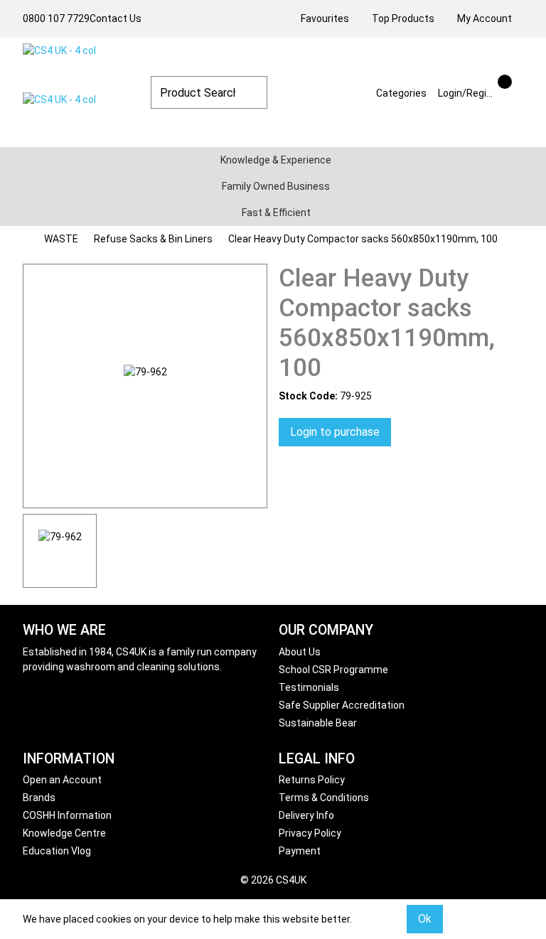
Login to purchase (335, 432)
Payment (300, 851)
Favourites (325, 18)
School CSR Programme (333, 669)
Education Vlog (57, 851)
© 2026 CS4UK (273, 880)
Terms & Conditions (324, 797)
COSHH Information (67, 815)
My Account (484, 18)
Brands (39, 797)
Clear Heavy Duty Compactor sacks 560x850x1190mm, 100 (363, 239)
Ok (425, 918)
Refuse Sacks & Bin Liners (153, 239)
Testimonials (309, 687)
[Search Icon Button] (517, 80)
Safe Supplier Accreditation (342, 705)
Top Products (403, 18)
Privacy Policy (310, 833)
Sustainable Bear (318, 723)
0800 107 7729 (56, 18)
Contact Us (115, 18)
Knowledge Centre (64, 833)
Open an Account (62, 779)
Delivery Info (306, 815)
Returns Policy (312, 779)
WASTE (61, 239)
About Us (300, 652)
